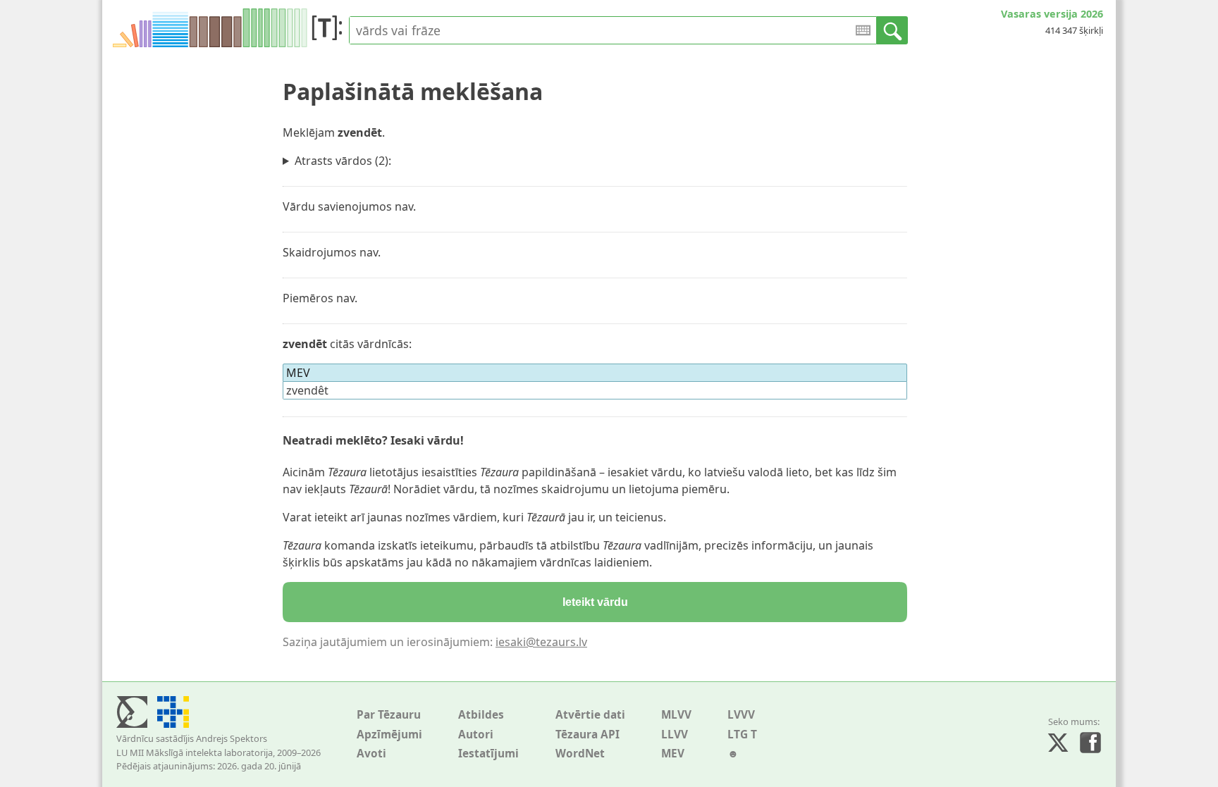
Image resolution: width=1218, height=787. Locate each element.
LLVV (674, 734)
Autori (475, 734)
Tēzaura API (587, 734)
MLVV (676, 714)
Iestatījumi (488, 753)
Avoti (371, 753)
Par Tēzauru (389, 714)
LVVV (741, 714)
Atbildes (481, 714)
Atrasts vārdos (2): (343, 160)
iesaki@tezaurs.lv (541, 642)
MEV (672, 753)
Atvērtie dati (590, 714)
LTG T (742, 734)
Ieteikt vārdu (595, 602)
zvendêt (307, 390)
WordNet (580, 753)
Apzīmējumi (389, 734)
